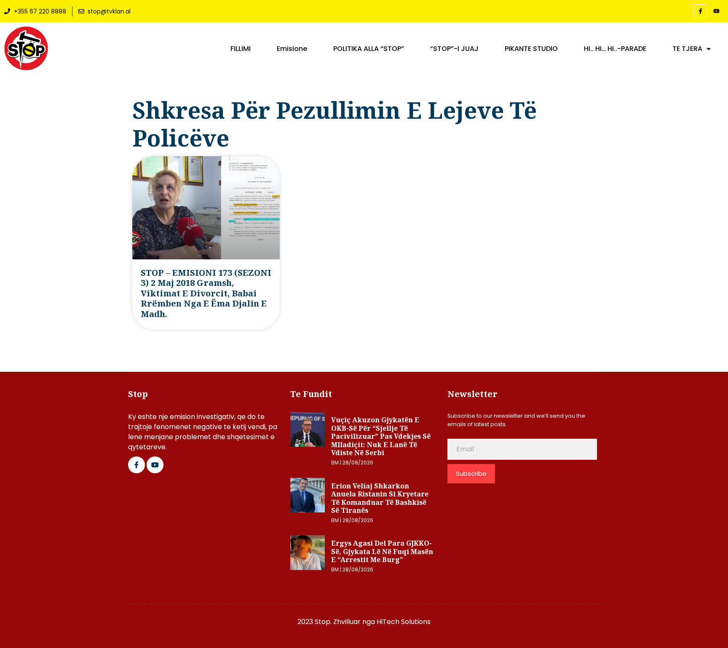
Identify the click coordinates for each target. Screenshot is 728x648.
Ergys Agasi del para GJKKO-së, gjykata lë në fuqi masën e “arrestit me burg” (382, 551)
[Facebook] (700, 11)
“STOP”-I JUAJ (454, 49)
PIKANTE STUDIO (531, 49)
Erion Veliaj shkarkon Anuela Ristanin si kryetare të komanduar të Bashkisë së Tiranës (379, 498)
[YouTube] (716, 11)
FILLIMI (240, 49)
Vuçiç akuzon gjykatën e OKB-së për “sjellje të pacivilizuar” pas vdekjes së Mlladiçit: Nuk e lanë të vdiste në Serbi (381, 436)
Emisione (292, 49)
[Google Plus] (155, 464)
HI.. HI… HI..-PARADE (615, 49)
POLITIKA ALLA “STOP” (368, 49)
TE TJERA (687, 49)
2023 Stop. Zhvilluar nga (337, 622)
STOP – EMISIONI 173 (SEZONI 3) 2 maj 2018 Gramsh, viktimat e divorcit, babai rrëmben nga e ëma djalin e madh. (206, 293)
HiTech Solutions (404, 622)
